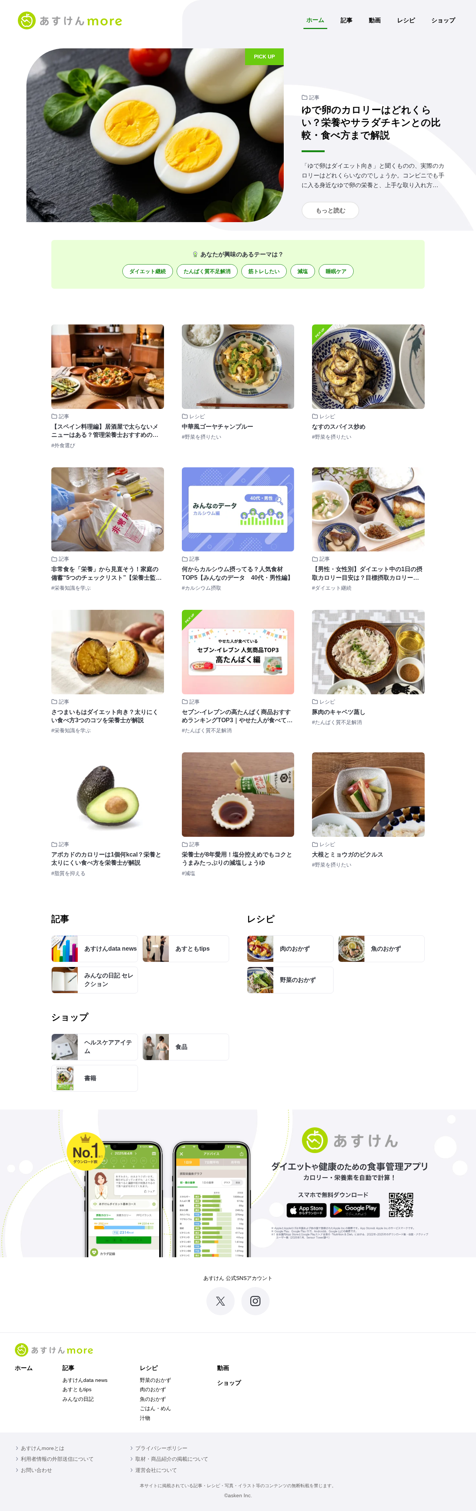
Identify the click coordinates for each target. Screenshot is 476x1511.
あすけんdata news (84, 1380)
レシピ (406, 20)
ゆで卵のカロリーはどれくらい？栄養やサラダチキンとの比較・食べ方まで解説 (371, 122)
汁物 (145, 1418)
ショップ (443, 20)
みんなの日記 (78, 1399)
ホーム (315, 20)
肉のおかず (153, 1389)
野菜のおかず (155, 1380)
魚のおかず (153, 1399)
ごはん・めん (155, 1408)
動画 (375, 20)
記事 (347, 20)
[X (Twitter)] (220, 1301)
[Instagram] (255, 1301)
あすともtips (76, 1389)
